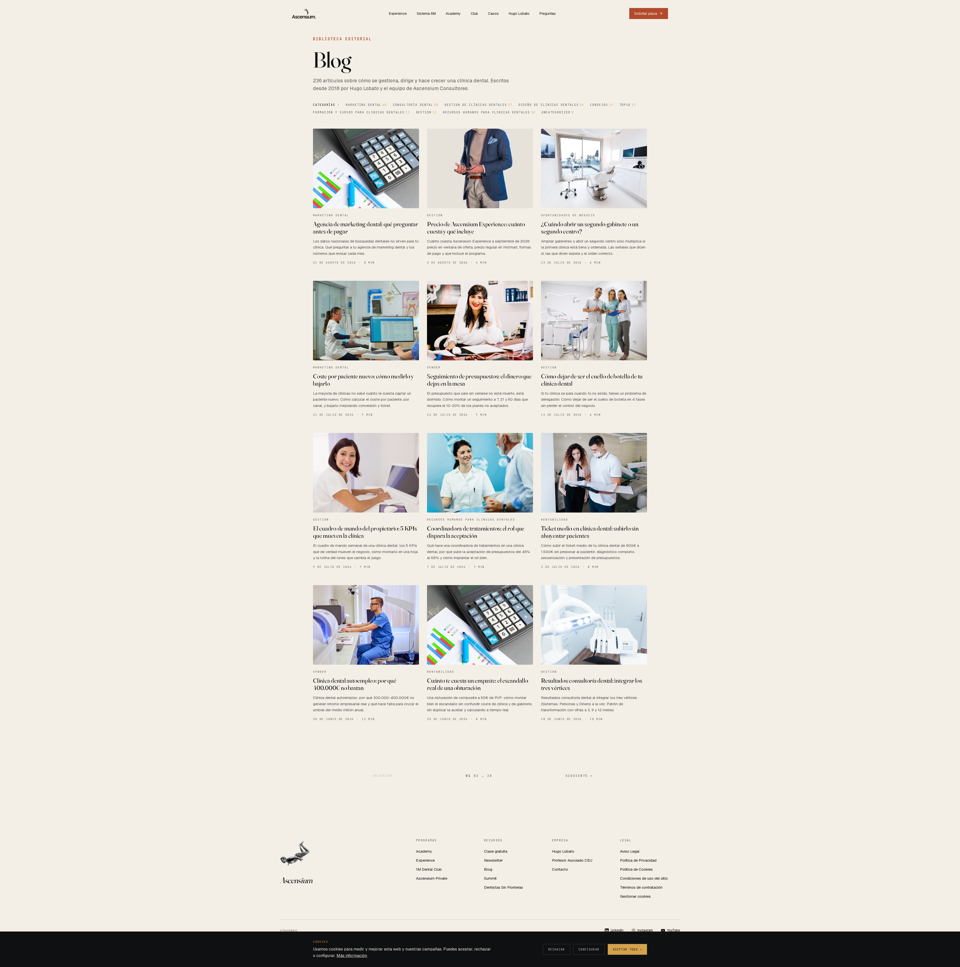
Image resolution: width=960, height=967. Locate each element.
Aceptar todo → (627, 949)
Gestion (426, 112)
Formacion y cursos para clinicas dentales (361, 112)
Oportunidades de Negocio (568, 215)
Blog (488, 869)
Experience (398, 13)
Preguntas (548, 13)
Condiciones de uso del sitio (644, 878)
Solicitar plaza (645, 13)
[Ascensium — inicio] (304, 14)
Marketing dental (366, 105)
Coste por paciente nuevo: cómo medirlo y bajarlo (363, 379)
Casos (493, 13)
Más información (351, 955)
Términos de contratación (641, 887)
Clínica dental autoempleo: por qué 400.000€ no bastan (354, 684)
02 (476, 776)
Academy (453, 13)
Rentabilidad (554, 519)
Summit (490, 878)
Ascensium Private (431, 878)
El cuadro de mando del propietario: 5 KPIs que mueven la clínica (365, 532)
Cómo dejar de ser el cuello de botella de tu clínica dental (591, 379)
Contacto (560, 869)
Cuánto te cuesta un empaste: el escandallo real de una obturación (477, 684)
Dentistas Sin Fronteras (503, 887)
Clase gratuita (495, 851)
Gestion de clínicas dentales (478, 105)
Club (474, 13)
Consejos (601, 105)
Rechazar (556, 949)
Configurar (589, 949)
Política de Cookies (636, 869)
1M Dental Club (429, 869)
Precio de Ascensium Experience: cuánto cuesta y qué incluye (476, 227)
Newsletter (493, 860)
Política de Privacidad (638, 860)
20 (489, 776)
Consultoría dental (415, 105)
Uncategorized (558, 112)
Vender (433, 367)
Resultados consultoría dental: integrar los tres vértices (591, 684)
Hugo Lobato (519, 13)
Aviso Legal (630, 851)
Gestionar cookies (635, 896)
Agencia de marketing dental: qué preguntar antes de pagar (365, 227)
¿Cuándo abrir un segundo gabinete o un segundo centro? (589, 227)
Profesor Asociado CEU (572, 860)
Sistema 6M (426, 13)
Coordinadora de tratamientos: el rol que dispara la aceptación (475, 532)
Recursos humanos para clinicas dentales (489, 112)
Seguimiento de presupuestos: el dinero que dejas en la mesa (479, 379)
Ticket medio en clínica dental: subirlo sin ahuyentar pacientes (589, 532)
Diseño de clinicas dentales (551, 105)
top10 (628, 105)
